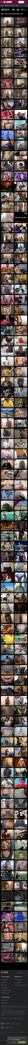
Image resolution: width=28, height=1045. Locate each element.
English (21, 972)
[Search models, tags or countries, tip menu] (26, 5)
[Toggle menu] (1, 2)
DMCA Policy (4, 985)
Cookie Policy (17, 1039)
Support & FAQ (4, 1000)
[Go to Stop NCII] (9, 1027)
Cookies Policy (4, 987)
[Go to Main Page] (8, 2)
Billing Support (4, 1003)
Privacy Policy (4, 979)
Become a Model (18, 979)
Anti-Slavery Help (5, 993)
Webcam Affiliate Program (20, 985)
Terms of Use (4, 982)
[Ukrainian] (18, 9)
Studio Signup (17, 982)
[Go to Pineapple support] (2, 1027)
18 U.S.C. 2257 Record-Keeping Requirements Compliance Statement (13, 1033)
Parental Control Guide (6, 990)
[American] (13, 9)
